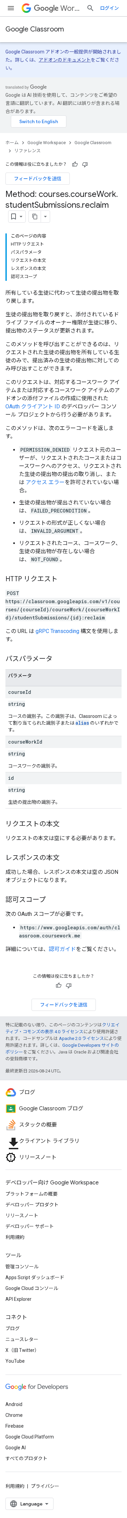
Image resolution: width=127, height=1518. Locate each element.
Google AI (15, 1447)
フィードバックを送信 (37, 179)
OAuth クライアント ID (32, 406)
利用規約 (14, 1237)
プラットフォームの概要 (31, 1194)
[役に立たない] (85, 164)
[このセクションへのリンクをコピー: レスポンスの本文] (66, 858)
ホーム (12, 142)
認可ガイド (62, 949)
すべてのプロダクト (26, 1458)
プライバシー (45, 1486)
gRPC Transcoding (57, 631)
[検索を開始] (90, 8)
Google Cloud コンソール (31, 1288)
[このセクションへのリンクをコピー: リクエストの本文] (66, 824)
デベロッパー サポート (29, 1226)
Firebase (14, 1426)
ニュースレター (21, 1339)
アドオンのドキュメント (65, 60)
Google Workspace (46, 142)
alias (82, 723)
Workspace (70, 8)
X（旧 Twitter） (22, 1350)
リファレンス (27, 150)
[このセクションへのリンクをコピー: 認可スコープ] (52, 900)
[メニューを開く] (11, 8)
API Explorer (18, 1299)
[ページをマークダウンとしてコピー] (35, 216)
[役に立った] (75, 164)
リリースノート (21, 1215)
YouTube (15, 1361)
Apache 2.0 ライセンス (81, 1038)
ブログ (12, 1328)
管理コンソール (22, 1266)
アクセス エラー (45, 482)
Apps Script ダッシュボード (34, 1277)
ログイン (109, 8)
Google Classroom (34, 29)
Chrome (14, 1415)
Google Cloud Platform (29, 1437)
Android (13, 1404)
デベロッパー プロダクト (32, 1204)
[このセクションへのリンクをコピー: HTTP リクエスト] (64, 579)
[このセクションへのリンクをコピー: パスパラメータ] (59, 659)
